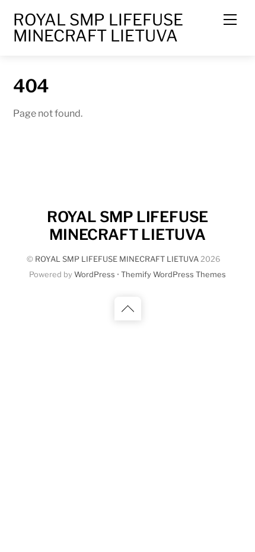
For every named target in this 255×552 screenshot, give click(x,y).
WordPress (94, 274)
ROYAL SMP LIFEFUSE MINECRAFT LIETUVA (117, 259)
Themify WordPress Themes (173, 274)
